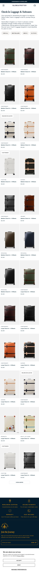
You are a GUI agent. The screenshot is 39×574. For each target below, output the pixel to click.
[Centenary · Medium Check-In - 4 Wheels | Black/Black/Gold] (9, 93)
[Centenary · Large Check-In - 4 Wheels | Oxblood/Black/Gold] (9, 313)
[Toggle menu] (3, 5)
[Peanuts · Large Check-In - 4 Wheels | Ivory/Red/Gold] (9, 423)
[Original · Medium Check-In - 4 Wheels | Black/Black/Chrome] (9, 276)
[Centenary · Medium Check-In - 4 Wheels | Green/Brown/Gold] (9, 56)
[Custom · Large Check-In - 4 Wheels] (9, 460)
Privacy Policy (20, 555)
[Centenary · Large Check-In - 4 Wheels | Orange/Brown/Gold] (9, 350)
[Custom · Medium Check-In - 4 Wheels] (9, 166)
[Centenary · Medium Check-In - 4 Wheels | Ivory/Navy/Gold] (9, 130)
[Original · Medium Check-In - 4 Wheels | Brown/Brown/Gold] (9, 240)
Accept (19, 560)
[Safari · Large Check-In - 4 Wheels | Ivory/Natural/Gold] (9, 387)
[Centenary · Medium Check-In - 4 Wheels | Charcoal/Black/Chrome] (9, 203)
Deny (19, 565)
